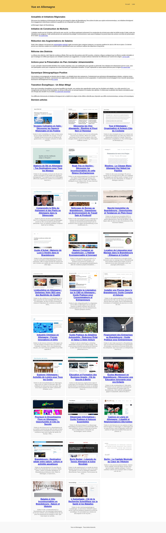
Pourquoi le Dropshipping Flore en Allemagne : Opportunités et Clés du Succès (48, 420)
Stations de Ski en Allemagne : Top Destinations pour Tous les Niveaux (47, 168)
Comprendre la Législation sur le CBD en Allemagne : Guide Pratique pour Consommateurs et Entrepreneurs (83, 295)
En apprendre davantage (62, 91)
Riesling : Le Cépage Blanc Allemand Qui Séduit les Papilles (118, 168)
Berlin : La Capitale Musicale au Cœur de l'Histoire (118, 460)
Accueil (127, 4)
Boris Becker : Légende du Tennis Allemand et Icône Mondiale (83, 461)
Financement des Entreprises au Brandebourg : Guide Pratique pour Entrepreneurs (118, 337)
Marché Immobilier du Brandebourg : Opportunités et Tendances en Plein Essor (118, 210)
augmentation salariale (61, 44)
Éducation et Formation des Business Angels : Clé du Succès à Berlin (83, 377)
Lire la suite (125, 56)
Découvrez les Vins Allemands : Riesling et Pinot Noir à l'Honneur (83, 128)
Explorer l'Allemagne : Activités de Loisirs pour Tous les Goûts (48, 377)
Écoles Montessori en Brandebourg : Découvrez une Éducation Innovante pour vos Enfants (118, 378)
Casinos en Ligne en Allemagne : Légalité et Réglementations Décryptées (118, 419)
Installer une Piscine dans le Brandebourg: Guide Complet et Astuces (118, 292)
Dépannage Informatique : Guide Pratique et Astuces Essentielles (83, 419)
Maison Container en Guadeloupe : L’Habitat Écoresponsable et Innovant (83, 252)
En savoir (55, 79)
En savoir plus (43, 35)
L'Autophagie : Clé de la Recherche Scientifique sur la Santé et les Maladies (83, 501)
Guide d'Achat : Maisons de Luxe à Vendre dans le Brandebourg (47, 252)
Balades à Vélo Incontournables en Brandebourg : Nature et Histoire (48, 502)
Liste (133, 4)
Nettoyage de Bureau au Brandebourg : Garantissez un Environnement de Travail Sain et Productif (83, 211)
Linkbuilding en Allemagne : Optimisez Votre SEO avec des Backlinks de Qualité (48, 292)
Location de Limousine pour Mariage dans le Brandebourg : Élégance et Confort (118, 252)
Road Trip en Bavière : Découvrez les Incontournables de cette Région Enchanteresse (83, 169)
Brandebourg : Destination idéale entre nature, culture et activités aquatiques (47, 461)
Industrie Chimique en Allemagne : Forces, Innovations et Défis (48, 337)
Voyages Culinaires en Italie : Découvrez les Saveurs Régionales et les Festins (48, 128)
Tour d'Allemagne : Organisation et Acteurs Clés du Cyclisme (118, 128)
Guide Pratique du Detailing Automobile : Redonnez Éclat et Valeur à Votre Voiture (83, 337)
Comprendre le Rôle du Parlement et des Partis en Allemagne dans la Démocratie (48, 211)
